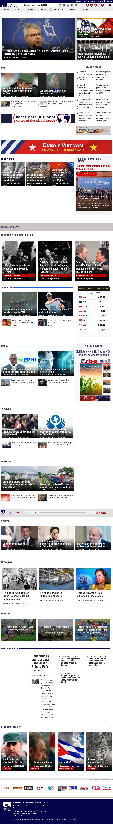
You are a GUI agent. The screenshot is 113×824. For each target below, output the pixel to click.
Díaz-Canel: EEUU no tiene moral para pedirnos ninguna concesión (98, 661)
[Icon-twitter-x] (91, 5)
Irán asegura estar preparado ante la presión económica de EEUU (60, 496)
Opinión (18, 9)
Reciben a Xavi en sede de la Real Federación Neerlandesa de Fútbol (23, 321)
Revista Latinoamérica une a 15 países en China (93, 167)
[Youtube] (95, 5)
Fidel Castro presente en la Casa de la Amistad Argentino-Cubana (70, 661)
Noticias (6, 9)
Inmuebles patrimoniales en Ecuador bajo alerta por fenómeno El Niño (86, 90)
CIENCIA (4, 346)
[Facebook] (87, 5)
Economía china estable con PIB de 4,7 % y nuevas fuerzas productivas (23, 496)
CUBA (3, 67)
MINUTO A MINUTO (93, 67)
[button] (110, 5)
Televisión (73, 9)
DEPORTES (7, 287)
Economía (6, 461)
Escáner (30, 9)
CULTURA (6, 408)
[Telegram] (98, 5)
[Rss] (102, 5)
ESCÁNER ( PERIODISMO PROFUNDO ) (18, 235)
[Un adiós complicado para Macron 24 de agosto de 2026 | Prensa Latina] (19, 527)
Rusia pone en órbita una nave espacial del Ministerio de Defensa (22, 381)
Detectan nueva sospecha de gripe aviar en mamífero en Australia (59, 381)
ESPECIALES (6, 561)
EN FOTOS (5, 613)
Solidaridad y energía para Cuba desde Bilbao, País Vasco (40, 663)
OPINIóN (5, 520)
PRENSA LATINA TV (10, 227)
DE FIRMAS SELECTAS (11, 727)
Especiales (43, 9)
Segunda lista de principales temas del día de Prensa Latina (61, 103)
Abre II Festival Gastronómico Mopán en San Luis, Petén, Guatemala (60, 444)
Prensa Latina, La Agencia (85, 1)
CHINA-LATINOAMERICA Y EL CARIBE (91, 160)
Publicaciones (59, 9)
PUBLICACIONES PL (93, 346)
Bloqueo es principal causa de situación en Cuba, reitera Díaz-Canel (70, 678)
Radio (85, 9)
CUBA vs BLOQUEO (9, 648)
